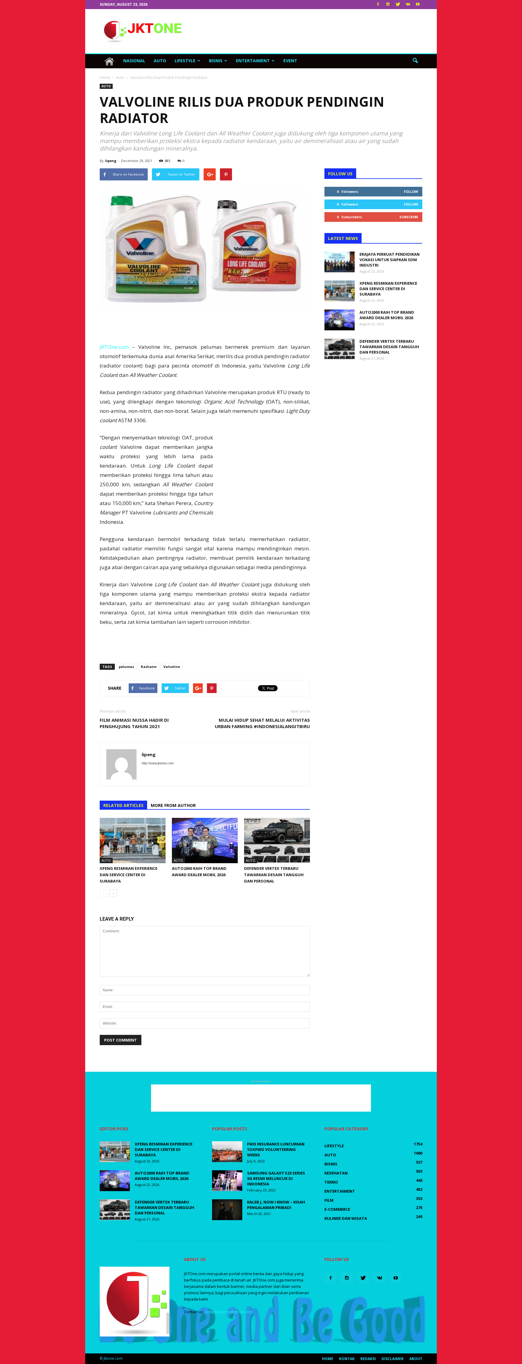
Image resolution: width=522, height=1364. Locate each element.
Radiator (149, 666)
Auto (160, 60)
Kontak (347, 1358)
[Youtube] (417, 4)
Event (290, 60)
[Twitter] (397, 4)
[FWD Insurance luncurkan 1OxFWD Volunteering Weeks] (227, 1151)
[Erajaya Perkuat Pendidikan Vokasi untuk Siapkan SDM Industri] (339, 261)
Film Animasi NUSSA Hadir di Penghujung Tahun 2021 (134, 723)
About (415, 1358)
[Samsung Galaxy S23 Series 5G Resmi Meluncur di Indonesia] (227, 1180)
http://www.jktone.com (158, 763)
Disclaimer (393, 1358)
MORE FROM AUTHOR (173, 805)
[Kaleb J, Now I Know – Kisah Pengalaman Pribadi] (227, 1209)
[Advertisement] (312, 31)
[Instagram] (387, 4)
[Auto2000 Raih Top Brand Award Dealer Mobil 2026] (205, 840)
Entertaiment (253, 60)
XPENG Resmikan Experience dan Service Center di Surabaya (128, 875)
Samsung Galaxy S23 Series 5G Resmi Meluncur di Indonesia (276, 1178)
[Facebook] (377, 4)
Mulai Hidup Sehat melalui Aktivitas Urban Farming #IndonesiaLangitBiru (262, 723)
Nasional (134, 60)
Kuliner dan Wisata (345, 1218)
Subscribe (408, 217)
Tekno (331, 1182)
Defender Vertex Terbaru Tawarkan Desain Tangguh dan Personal (274, 875)
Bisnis (215, 60)
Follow (411, 191)
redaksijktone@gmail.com (228, 1311)
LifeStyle (185, 60)
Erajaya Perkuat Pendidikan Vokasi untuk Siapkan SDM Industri (389, 259)
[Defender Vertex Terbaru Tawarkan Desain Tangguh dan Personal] (277, 840)
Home (327, 1358)
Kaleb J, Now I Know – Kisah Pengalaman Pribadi (276, 1204)
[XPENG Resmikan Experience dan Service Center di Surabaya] (133, 840)
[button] (415, 60)
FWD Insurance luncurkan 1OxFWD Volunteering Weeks (275, 1149)
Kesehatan (336, 1173)
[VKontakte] (407, 4)
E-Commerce (337, 1209)
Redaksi (368, 1358)
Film (329, 1200)
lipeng (110, 160)
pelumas (126, 666)
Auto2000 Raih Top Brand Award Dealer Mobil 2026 (386, 314)
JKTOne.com (114, 346)
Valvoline (171, 666)
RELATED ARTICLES (123, 805)
